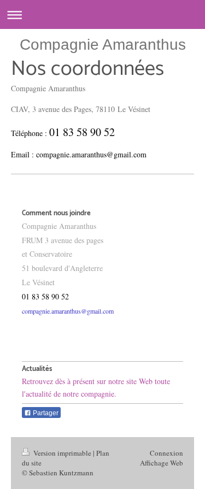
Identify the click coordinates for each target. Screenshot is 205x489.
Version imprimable (62, 453)
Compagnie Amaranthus (103, 44)
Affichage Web (161, 463)
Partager (44, 413)
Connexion (166, 453)
